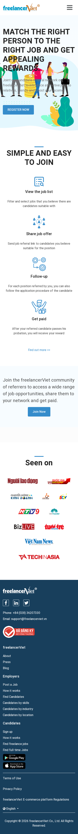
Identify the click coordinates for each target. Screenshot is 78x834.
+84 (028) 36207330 (26, 613)
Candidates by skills (16, 703)
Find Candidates (13, 697)
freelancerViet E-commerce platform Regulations (36, 799)
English (10, 808)
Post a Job (10, 684)
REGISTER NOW (18, 109)
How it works (11, 690)
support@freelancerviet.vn (29, 619)
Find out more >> (39, 350)
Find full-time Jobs (15, 750)
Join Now (39, 411)
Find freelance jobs (15, 744)
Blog (6, 668)
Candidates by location (18, 715)
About (7, 656)
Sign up (7, 732)
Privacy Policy (12, 789)
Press (7, 662)
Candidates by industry (18, 709)
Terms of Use (12, 778)
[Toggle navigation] (69, 7)
